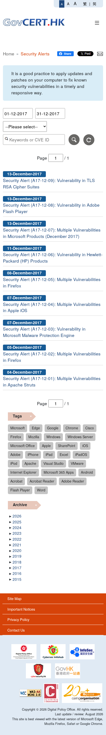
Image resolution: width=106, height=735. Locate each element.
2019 (17, 556)
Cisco (89, 427)
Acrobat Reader (42, 481)
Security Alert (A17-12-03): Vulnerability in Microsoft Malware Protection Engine (44, 332)
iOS (85, 445)
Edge (36, 427)
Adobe (15, 454)
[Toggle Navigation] (97, 22)
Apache (30, 463)
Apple (46, 445)
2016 (17, 573)
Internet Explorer (23, 472)
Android (87, 472)
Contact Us (16, 630)
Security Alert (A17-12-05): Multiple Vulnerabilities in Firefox (52, 282)
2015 (17, 579)
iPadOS (81, 454)
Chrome (72, 427)
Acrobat (16, 481)
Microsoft (17, 427)
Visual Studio (53, 463)
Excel (64, 454)
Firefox (15, 436)
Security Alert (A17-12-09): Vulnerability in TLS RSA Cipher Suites (49, 183)
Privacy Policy (18, 619)
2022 (17, 539)
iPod (13, 463)
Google (52, 427)
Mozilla (33, 436)
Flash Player (20, 489)
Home (8, 53)
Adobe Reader (72, 481)
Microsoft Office (22, 445)
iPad (49, 454)
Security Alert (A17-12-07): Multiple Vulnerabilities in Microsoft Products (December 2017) (52, 233)
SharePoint (66, 445)
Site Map (14, 598)
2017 (17, 567)
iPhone (33, 454)
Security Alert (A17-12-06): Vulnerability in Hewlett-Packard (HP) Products (53, 257)
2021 (17, 544)
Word (41, 489)
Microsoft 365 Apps (59, 472)
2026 (17, 515)
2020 (17, 550)
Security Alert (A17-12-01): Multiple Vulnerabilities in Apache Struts (52, 381)
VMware (77, 463)
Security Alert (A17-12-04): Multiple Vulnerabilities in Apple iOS (52, 307)
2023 (17, 533)
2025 (17, 521)
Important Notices (21, 609)
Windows (53, 436)
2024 (17, 527)
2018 (17, 562)
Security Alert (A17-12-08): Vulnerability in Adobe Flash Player (51, 208)
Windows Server (80, 436)
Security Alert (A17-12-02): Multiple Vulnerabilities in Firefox (52, 357)
